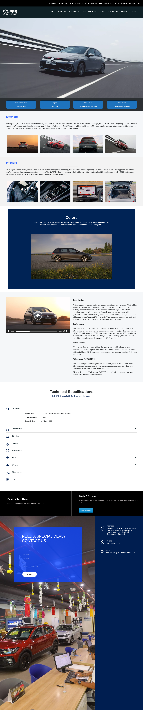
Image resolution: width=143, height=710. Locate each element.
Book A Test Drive (129, 12)
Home (52, 12)
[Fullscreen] (67, 331)
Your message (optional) (30, 566)
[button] (38, 315)
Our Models (74, 12)
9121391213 (78, 3)
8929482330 (63, 3)
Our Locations (89, 12)
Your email (25, 558)
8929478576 (92, 3)
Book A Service (86, 510)
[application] (38, 315)
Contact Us (113, 12)
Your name (26, 554)
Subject (24, 562)
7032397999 (108, 3)
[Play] (9, 331)
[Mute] (64, 331)
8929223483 (122, 3)
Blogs (101, 12)
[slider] (36, 331)
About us (62, 12)
